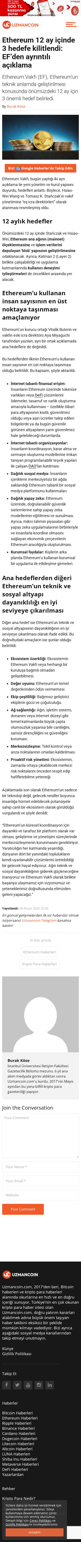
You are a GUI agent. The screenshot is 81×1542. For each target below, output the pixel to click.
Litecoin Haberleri (18, 1443)
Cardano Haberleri (18, 1433)
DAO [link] (32, 466)
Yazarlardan (13, 1474)
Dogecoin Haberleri (19, 1438)
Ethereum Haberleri (39, 952)
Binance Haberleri (18, 1428)
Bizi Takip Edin (40, 168)
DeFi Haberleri (15, 1469)
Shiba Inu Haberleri (19, 1459)
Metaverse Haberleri (20, 1464)
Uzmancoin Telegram (39, 920)
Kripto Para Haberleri (39, 964)
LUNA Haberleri (16, 1453)
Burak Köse (19, 1060)
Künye (7, 1348)
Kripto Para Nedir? (18, 1498)
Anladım (35, 1532)
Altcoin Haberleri (17, 1448)
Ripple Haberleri (17, 1423)
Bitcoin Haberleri (17, 1412)
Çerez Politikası (40, 1520)
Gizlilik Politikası (17, 1353)
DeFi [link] (39, 395)
